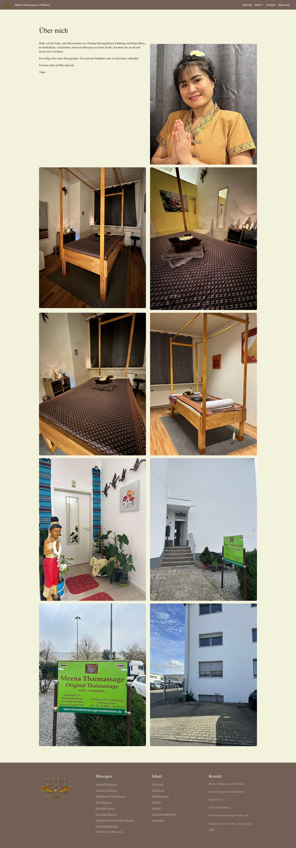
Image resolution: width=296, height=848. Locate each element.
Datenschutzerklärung (164, 814)
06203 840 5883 (227, 823)
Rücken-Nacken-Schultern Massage (115, 820)
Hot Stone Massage (106, 814)
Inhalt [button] (258, 5)
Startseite (247, 5)
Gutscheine (158, 790)
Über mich (158, 784)
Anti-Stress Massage (107, 790)
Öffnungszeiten (160, 796)
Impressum (284, 5)
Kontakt (271, 5)
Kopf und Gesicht (105, 808)
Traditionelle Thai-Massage (110, 796)
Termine (156, 802)
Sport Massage (104, 802)
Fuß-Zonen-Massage (107, 826)
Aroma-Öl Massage (106, 784)
